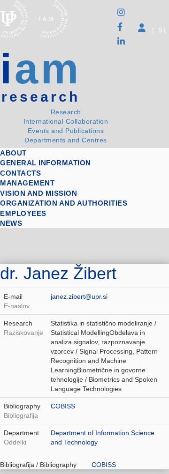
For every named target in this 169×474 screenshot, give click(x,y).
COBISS (63, 406)
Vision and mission (38, 193)
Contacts (20, 173)
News (11, 223)
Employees (23, 213)
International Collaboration (65, 121)
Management (27, 183)
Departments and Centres (65, 140)
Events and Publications (66, 130)
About (13, 153)
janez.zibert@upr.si (79, 296)
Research (66, 112)
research (40, 97)
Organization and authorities (63, 203)
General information (45, 163)
